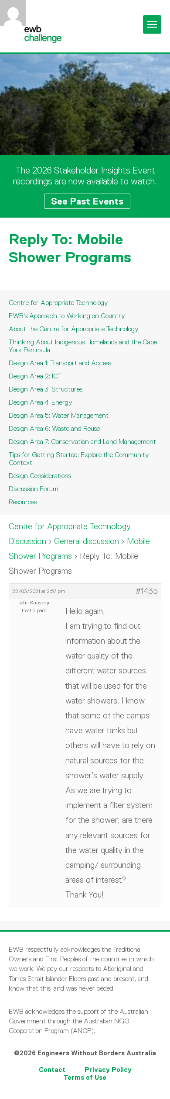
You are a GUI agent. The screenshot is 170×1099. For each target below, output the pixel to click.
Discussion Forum (33, 488)
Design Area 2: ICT (35, 376)
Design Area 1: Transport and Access (60, 363)
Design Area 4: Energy (40, 402)
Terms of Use (85, 1077)
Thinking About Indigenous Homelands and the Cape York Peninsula (83, 346)
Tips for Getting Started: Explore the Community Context (79, 458)
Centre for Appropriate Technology (58, 302)
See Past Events (87, 201)
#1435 (147, 591)
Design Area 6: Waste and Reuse (54, 428)
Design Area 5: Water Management (59, 415)
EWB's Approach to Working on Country (67, 315)
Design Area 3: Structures (45, 389)
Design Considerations (40, 475)
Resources (23, 502)
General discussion (86, 541)
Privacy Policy (108, 1069)
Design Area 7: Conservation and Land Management (82, 441)
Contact (52, 1069)
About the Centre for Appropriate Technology (74, 329)
